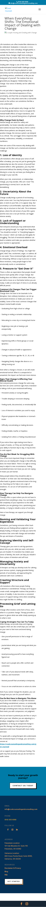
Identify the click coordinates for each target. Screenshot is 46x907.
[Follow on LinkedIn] (17, 829)
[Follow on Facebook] (8, 829)
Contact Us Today (23, 786)
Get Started (13, 881)
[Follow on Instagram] (12, 829)
